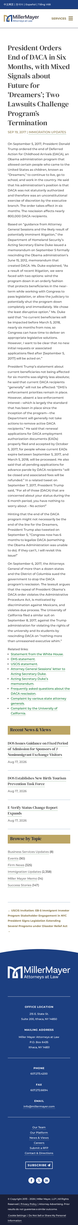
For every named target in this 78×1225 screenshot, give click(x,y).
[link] (21, 21)
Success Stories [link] (19, 885)
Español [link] (31, 4)
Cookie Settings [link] (17, 1215)
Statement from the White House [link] (37, 654)
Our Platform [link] (39, 1132)
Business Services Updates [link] (28, 852)
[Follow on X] (39, 1180)
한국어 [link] (19, 4)
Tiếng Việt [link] (44, 4)
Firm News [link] (16, 865)
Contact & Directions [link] (39, 1153)
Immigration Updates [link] (47, 132)
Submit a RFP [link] (39, 1148)
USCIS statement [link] (24, 664)
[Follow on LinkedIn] (47, 1180)
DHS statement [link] (23, 659)
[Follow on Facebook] (31, 1180)
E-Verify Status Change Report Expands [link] (33, 810)
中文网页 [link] (9, 4)
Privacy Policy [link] (29, 1204)
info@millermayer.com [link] (39, 1106)
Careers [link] (39, 1143)
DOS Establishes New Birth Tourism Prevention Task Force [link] (37, 780)
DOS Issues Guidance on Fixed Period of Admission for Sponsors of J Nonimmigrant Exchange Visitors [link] (38, 749)
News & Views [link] (39, 1137)
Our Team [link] (39, 1127)
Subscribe (37, 1165)
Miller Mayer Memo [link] (22, 878)
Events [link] (13, 858)
